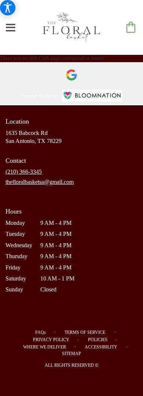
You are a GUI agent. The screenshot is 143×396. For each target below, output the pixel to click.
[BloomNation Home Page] (92, 96)
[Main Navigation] (10, 28)
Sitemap (71, 353)
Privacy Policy (51, 339)
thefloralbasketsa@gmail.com (40, 182)
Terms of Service (85, 332)
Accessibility (101, 347)
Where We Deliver (44, 347)
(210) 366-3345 (24, 172)
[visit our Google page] (71, 74)
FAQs (40, 332)
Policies (97, 339)
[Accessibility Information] (7, 7)
